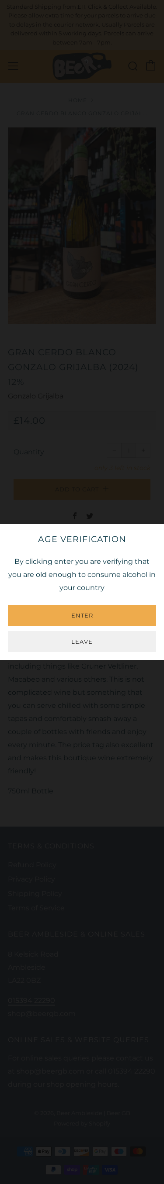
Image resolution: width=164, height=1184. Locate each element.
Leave (82, 641)
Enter (82, 615)
